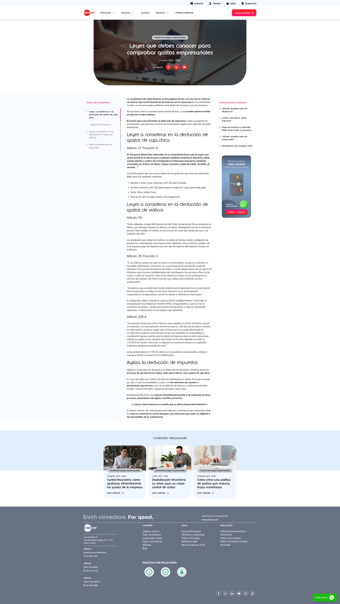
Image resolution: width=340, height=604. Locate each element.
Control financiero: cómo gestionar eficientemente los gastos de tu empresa (125, 483)
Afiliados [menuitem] (147, 545)
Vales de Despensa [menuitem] (152, 534)
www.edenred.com (210, 520)
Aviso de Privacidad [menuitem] (191, 531)
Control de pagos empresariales (170, 37)
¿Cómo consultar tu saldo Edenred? (234, 119)
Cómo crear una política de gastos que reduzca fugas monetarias (213, 483)
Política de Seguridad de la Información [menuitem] (233, 533)
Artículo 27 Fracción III (100, 124)
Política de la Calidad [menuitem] (230, 538)
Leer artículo (113, 493)
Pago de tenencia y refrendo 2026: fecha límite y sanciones (236, 129)
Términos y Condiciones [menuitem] (193, 534)
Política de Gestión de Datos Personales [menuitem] (234, 543)
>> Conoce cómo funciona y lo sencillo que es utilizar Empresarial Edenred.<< (169, 404)
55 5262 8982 (92, 585)
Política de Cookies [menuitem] (191, 538)
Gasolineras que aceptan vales (237, 146)
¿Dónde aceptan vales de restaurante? (234, 138)
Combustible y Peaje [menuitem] (152, 538)
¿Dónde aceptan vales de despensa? (234, 110)
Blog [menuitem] (145, 548)
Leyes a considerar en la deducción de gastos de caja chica (103, 114)
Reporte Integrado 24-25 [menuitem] (193, 545)
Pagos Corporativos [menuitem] (152, 541)
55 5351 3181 (92, 556)
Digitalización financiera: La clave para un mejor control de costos (169, 483)
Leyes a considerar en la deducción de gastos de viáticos (101, 134)
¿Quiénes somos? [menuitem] (151, 531)
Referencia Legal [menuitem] (189, 541)
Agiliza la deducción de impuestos (100, 146)
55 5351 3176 (92, 571)
